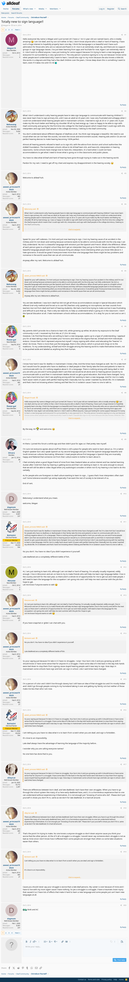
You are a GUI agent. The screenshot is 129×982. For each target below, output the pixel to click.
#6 (125, 326)
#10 (125, 494)
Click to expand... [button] (74, 229)
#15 (125, 679)
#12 (125, 567)
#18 (125, 808)
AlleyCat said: (29, 813)
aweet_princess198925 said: (34, 276)
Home (5, 8)
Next (17, 30)
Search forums (16, 13)
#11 (125, 522)
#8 (125, 393)
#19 (125, 852)
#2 (125, 111)
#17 (125, 764)
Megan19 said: (29, 398)
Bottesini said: (29, 638)
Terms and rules (94, 979)
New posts (5, 13)
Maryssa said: (29, 600)
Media (41, 8)
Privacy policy (107, 979)
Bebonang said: (30, 209)
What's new (28, 8)
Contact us (82, 979)
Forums (15, 8)
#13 (125, 595)
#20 (125, 905)
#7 (125, 359)
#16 (125, 710)
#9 (125, 439)
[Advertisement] (74, 83)
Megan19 (6, 25)
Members (54, 8)
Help (115, 979)
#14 (125, 633)
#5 (125, 271)
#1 (125, 35)
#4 (125, 204)
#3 (125, 173)
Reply (124, 105)
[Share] (122, 34)
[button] (35, 8)
